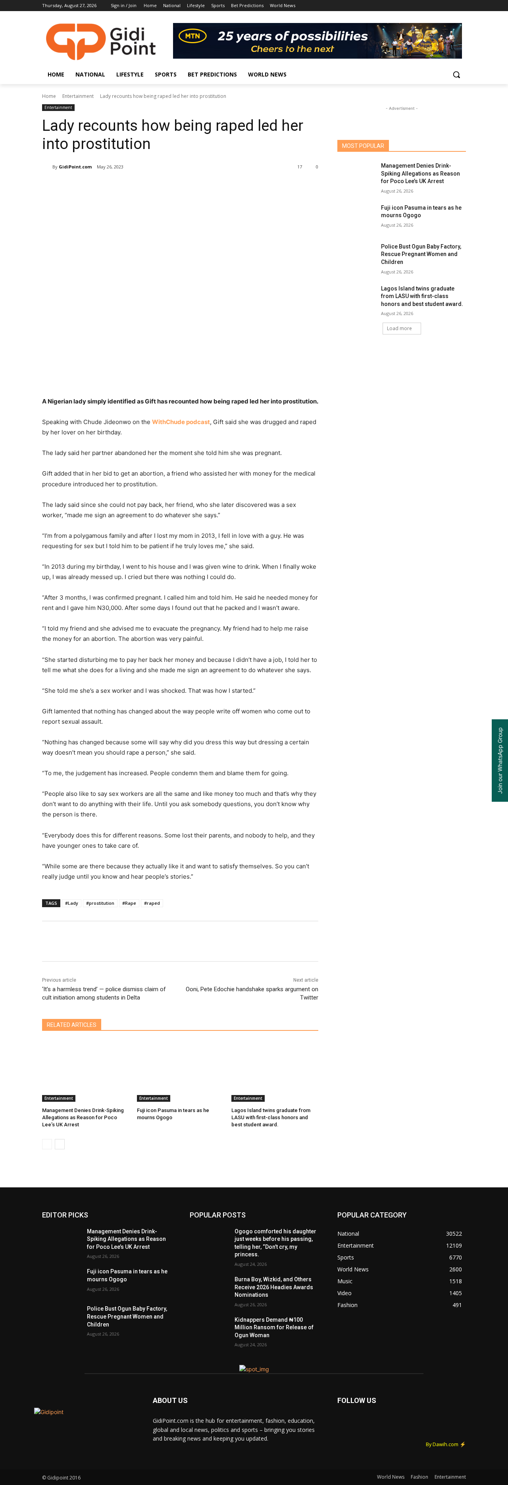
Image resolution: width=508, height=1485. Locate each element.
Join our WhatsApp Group (499, 760)
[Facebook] (417, 5)
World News (390, 1477)
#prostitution (100, 903)
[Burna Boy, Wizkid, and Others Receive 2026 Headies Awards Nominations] (209, 1289)
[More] (209, 187)
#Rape (129, 903)
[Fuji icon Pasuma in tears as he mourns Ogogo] (180, 1071)
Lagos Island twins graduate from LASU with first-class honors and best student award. (270, 1117)
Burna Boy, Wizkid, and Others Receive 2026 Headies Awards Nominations (274, 1287)
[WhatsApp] (154, 187)
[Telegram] (190, 187)
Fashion (419, 1477)
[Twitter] (439, 5)
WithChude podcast (181, 422)
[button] (456, 74)
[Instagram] (428, 5)
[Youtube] (461, 5)
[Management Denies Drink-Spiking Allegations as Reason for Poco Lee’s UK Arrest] (85, 1071)
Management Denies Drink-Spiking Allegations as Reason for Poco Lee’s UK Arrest (83, 1117)
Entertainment (78, 96)
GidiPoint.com (75, 167)
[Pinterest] (136, 187)
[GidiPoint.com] (47, 167)
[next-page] (60, 1144)
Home (49, 96)
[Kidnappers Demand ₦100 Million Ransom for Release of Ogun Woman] (209, 1329)
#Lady (71, 903)
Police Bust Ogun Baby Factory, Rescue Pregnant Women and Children (421, 254)
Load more (399, 328)
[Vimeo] (450, 5)
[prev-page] (47, 1144)
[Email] (172, 187)
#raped (152, 903)
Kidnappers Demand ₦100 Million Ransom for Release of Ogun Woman (274, 1327)
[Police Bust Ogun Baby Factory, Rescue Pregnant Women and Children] (356, 256)
